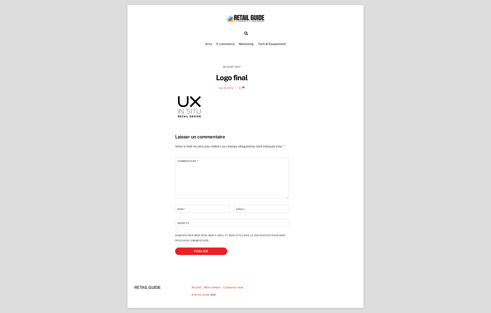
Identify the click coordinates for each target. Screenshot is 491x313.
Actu (208, 44)
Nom (181, 209)
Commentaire (188, 161)
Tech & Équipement (272, 44)
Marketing (246, 44)
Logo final (232, 77)
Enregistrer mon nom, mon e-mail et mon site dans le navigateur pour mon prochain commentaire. (230, 238)
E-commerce (225, 44)
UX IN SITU (226, 88)
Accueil (196, 287)
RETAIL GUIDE (202, 294)
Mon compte (212, 287)
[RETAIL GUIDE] (245, 21)
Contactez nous (233, 287)
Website (183, 223)
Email (241, 209)
